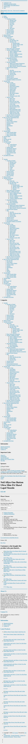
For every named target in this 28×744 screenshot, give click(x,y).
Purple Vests (12, 108)
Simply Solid (13, 89)
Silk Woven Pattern (14, 93)
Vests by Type (10, 82)
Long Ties (12, 39)
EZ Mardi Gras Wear (9, 155)
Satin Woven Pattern (14, 86)
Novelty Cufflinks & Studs (16, 54)
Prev (2, 542)
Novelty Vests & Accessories (13, 114)
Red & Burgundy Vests (15, 109)
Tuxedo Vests (7, 81)
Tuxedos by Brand (11, 18)
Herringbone (13, 85)
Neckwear (9, 37)
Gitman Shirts (10, 147)
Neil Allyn (12, 28)
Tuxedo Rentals (10, 31)
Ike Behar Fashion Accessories (14, 79)
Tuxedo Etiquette (5, 458)
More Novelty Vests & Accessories (18, 66)
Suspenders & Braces (12, 58)
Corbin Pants (13, 146)
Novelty (8, 129)
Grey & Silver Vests (14, 105)
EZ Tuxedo (15, 732)
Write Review (15, 537)
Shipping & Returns (5, 446)
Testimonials (3, 456)
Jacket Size (3, 499)
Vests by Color (10, 97)
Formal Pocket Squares (12, 67)
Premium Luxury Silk (15, 96)
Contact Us (3, 449)
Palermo (14, 47)
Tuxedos (6, 17)
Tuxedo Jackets (10, 32)
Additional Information (9, 514)
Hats (8, 68)
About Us (3, 455)
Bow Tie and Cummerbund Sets (11, 117)
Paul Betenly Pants (11, 150)
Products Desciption (8, 512)
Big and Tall (9, 119)
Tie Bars (9, 154)
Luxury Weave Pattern (12, 121)
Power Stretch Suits (11, 152)
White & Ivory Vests (14, 112)
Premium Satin (16, 43)
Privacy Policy (17, 736)
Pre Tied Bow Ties (14, 40)
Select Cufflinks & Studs (15, 51)
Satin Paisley (13, 90)
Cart (5, 8)
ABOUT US (7, 6)
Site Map (3, 460)
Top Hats (12, 70)
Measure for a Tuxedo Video (7, 459)
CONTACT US (7, 2)
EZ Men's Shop (7, 141)
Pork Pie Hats (13, 74)
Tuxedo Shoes (7, 136)
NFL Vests (6, 140)
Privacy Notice (4, 448)
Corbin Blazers (13, 144)
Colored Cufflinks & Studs (16, 56)
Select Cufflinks (13, 52)
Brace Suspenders (14, 60)
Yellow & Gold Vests (15, 113)
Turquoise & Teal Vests (15, 110)
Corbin (11, 25)
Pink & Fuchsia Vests (15, 106)
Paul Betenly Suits (11, 151)
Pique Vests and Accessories (13, 48)
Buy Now (9, 557)
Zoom (2, 478)
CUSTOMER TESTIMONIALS (11, 5)
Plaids (8, 128)
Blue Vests (12, 100)
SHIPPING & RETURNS (10, 4)
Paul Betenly (13, 21)
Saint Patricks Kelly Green (16, 64)
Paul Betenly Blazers (11, 148)
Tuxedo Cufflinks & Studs (13, 50)
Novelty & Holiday (11, 62)
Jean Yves (12, 24)
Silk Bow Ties (16, 45)
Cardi (11, 27)
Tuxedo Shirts (7, 131)
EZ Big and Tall (7, 139)
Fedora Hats (12, 73)
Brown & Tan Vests (14, 101)
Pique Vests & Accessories (13, 116)
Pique (5, 137)
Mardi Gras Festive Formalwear (17, 63)
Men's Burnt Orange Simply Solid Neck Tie (14, 634)
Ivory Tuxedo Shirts (11, 133)
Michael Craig (13, 20)
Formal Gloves (10, 77)
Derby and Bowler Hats (15, 71)
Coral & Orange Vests (15, 102)
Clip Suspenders (13, 59)
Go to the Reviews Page (6, 537)
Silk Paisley (12, 91)
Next (4, 542)
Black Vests (12, 98)
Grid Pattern (12, 83)
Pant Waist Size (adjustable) (7, 503)
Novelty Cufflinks (14, 55)
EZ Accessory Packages (12, 78)
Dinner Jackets (10, 29)
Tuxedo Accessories (8, 36)
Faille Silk (12, 94)
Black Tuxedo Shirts (11, 135)
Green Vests (12, 104)
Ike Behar (12, 23)
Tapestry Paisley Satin (18, 44)
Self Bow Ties (13, 41)
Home (5, 16)
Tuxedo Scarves (10, 75)
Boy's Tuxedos (10, 33)
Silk (7, 127)
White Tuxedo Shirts (11, 132)
